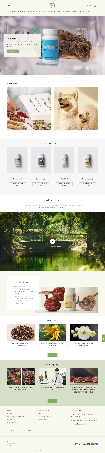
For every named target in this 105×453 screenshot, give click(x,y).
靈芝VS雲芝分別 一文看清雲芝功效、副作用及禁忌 (21, 389)
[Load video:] (52, 241)
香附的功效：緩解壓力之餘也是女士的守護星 (21, 345)
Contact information (74, 450)
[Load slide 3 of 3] (53, 77)
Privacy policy (46, 450)
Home (9, 410)
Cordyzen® (17, 179)
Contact (41, 413)
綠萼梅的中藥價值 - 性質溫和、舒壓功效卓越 (83, 345)
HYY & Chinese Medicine (14, 425)
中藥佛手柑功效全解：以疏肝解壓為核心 (52, 345)
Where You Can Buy (44, 410)
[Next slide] (57, 77)
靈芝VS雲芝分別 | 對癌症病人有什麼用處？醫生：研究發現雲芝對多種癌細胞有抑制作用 (84, 390)
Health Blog (10, 419)
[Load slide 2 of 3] (50, 77)
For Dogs (75, 133)
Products (9, 413)
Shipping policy (64, 450)
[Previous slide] (44, 77)
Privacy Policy (42, 419)
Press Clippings (11, 422)
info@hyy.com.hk (79, 424)
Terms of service (55, 450)
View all (52, 355)
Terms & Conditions (44, 416)
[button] (9, 6)
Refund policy (38, 450)
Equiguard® (40, 179)
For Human (28, 133)
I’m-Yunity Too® (87, 179)
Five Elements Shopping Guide (15, 416)
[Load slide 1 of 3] (48, 77)
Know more (12, 51)
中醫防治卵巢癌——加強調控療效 (52, 389)
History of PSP (11, 428)
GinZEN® (64, 179)
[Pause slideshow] (61, 77)
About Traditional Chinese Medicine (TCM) (19, 431)
